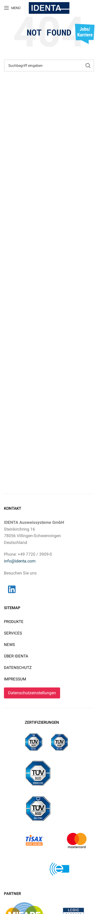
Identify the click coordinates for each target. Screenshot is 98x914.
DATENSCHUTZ (18, 667)
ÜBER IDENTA (16, 656)
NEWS (9, 644)
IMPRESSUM (15, 679)
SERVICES (13, 633)
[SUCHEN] (88, 66)
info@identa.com (20, 561)
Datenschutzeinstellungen (32, 692)
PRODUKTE (14, 621)
